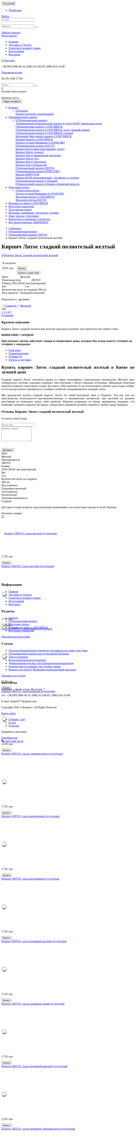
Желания (25, 305)
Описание (14, 350)
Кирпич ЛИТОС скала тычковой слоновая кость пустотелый (38, 1128)
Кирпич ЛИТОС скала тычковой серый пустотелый (32, 1003)
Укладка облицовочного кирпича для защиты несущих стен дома (47, 650)
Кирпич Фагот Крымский (31, 164)
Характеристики (18, 353)
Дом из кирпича (18, 656)
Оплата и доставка (19, 359)
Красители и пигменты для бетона (29, 219)
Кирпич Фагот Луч (27, 158)
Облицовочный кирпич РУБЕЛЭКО (38, 171)
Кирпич (13, 107)
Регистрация (9, 35)
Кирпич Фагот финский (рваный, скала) (40, 149)
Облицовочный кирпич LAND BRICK (39, 126)
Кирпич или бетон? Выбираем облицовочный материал (42, 669)
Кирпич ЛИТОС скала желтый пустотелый (27, 566)
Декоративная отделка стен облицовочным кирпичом (40, 663)
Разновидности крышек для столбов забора (34, 666)
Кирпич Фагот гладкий (30, 152)
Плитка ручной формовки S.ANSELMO (40, 193)
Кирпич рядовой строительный (35, 113)
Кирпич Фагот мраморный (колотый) (38, 155)
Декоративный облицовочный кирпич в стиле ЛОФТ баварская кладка (59, 123)
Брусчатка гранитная (21, 206)
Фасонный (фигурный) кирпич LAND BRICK (44, 136)
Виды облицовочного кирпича (27, 660)
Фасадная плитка (18, 187)
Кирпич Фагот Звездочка (31, 161)
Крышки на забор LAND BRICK (28, 203)
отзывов (7, 315)
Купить (22, 268)
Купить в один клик (28, 272)
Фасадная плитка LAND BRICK (35, 196)
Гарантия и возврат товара (24, 48)
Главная (13, 41)
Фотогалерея (16, 51)
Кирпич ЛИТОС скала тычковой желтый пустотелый (33, 941)
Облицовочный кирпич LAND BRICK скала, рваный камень (53, 129)
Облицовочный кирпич (22, 117)
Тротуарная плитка (20, 209)
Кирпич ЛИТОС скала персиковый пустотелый (30, 878)
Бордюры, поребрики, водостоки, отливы (33, 212)
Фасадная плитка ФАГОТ (31, 200)
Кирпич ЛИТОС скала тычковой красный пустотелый (34, 1066)
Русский (9, 3)
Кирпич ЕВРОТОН (27, 174)
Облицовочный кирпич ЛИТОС (35, 168)
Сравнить (11, 305)
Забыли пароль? (11, 32)
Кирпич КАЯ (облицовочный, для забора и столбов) (47, 177)
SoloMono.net (9, 737)
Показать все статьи (13, 675)
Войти (5, 16)
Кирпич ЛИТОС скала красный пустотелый (28, 691)
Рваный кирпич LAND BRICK (34, 139)
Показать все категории (15, 636)
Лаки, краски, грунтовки (23, 215)
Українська (15, 10)
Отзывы (15, 356)
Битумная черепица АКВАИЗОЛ (28, 222)
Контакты (14, 54)
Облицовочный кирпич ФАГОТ (35, 145)
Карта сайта (8, 713)
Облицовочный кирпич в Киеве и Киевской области (48, 184)
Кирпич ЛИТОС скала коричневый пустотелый (30, 816)
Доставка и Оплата (20, 44)
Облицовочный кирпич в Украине (36, 180)
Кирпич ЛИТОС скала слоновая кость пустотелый (32, 753)
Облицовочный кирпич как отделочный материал (38, 653)
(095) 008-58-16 (13, 741)
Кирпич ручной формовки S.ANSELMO (40, 142)
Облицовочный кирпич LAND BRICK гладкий (44, 133)
